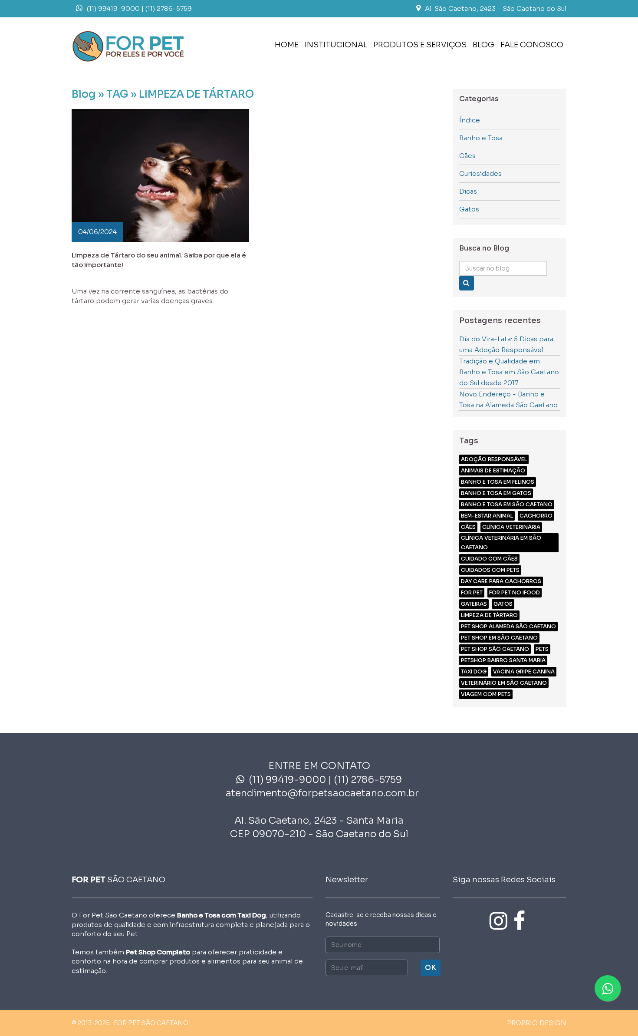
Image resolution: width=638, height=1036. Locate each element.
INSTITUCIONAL (336, 44)
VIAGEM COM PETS (486, 694)
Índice (469, 120)
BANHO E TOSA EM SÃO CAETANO (506, 504)
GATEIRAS (474, 603)
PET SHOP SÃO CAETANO (495, 649)
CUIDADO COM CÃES (489, 558)
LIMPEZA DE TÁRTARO (489, 615)
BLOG (483, 44)
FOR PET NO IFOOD (514, 592)
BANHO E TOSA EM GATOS (496, 493)
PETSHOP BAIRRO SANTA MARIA (503, 660)
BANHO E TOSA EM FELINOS (497, 481)
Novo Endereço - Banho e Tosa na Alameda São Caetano (508, 399)
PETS (542, 649)
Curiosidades (480, 173)
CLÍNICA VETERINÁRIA (511, 527)
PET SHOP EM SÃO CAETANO (499, 637)
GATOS (503, 603)
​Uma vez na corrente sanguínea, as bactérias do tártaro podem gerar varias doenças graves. (150, 295)
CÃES (468, 527)
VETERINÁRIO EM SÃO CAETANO (504, 683)
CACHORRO (536, 515)
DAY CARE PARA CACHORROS (501, 581)
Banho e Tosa (481, 138)
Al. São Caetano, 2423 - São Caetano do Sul (495, 8)
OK (430, 967)
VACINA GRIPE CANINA (524, 671)
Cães (467, 156)
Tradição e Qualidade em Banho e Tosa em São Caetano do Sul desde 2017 (509, 372)
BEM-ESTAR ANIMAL (487, 515)
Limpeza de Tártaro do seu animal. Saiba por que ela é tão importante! (159, 259)
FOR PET (472, 592)
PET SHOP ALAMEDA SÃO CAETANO (508, 626)
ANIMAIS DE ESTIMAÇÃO (493, 470)
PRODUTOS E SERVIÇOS (420, 44)
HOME (287, 44)
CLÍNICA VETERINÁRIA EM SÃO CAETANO (501, 542)
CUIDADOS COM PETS (490, 570)
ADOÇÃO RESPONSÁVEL (494, 459)
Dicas (468, 191)
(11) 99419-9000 (113, 8)
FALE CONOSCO (531, 44)
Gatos (469, 209)
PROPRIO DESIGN (536, 1023)
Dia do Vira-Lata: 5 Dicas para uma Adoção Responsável (506, 344)
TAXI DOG (474, 671)
